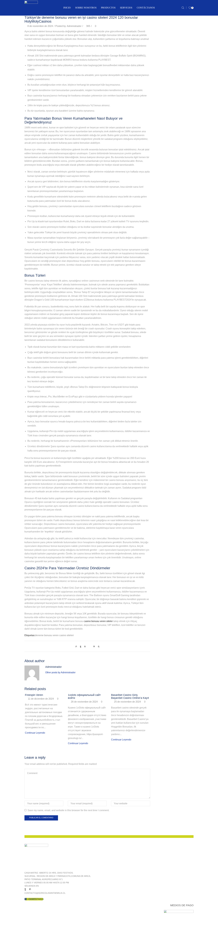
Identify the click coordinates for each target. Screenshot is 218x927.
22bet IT (159, 118)
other (157, 299)
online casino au (163, 293)
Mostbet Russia (163, 278)
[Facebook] (80, 646)
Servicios (126, 7)
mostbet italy (161, 268)
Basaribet (160, 159)
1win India (160, 66)
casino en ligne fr (164, 195)
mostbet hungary (163, 262)
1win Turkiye (161, 76)
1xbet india (160, 97)
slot (156, 345)
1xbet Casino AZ (163, 92)
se (156, 340)
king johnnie (161, 247)
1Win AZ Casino (163, 45)
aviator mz (160, 149)
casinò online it (163, 211)
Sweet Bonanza (163, 350)
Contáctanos (146, 7)
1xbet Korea (161, 102)
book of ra (160, 185)
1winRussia (161, 87)
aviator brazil (161, 138)
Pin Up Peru (161, 309)
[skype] (97, 646)
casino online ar (163, 206)
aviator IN (160, 143)
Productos (108, 7)
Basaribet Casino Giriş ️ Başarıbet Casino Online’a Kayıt (130, 696)
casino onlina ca (163, 200)
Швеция (159, 376)
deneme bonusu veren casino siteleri (54, 635)
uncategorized (162, 361)
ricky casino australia (166, 335)
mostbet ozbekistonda (166, 273)
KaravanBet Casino (165, 236)
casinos (159, 216)
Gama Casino (162, 226)
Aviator (158, 128)
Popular (167, 388)
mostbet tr (160, 283)
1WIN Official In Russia (167, 71)
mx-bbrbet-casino (164, 288)
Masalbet (159, 252)
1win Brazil (160, 56)
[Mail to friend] (89, 646)
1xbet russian (162, 113)
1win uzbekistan (163, 82)
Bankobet (160, 154)
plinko (158, 319)
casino (158, 190)
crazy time (160, 221)
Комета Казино (163, 371)
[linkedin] (94, 646)
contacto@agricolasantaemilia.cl (45, 893)
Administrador (74, 26)
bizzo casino (161, 175)
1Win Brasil (161, 50)
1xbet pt (159, 107)
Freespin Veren (34, 694)
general (159, 231)
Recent (158, 388)
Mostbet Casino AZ (165, 257)
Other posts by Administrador (60, 672)
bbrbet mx (160, 169)
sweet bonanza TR (165, 355)
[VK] (85, 646)
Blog (157, 180)
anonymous (161, 123)
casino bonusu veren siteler (98, 621)
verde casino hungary (166, 366)
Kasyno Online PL (164, 242)
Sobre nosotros (86, 7)
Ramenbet (160, 329)
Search (191, 26)
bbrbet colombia (163, 164)
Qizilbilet (159, 324)
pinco (157, 314)
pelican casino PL (164, 304)
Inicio (67, 7)
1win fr (158, 61)
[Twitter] (76, 646)
